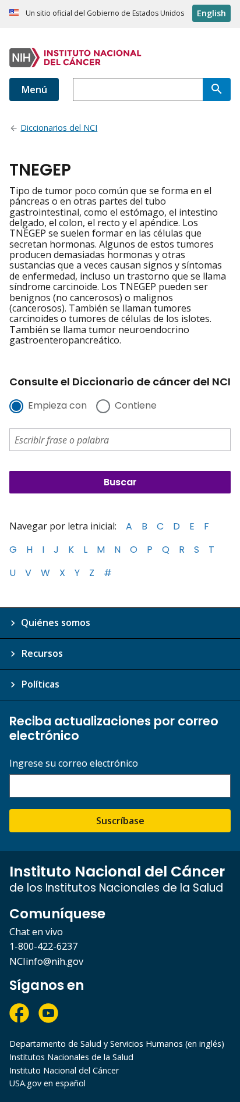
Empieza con (57, 406)
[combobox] (138, 89)
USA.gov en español (47, 1083)
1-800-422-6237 (43, 946)
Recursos (42, 653)
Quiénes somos (55, 622)
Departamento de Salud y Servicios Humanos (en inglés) (116, 1043)
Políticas (40, 684)
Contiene (136, 406)
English (211, 13)
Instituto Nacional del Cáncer (64, 1070)
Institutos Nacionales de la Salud (71, 1056)
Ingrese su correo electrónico (73, 763)
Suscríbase (120, 820)
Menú (34, 89)
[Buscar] (217, 89)
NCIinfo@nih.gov (46, 961)
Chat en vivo (36, 931)
